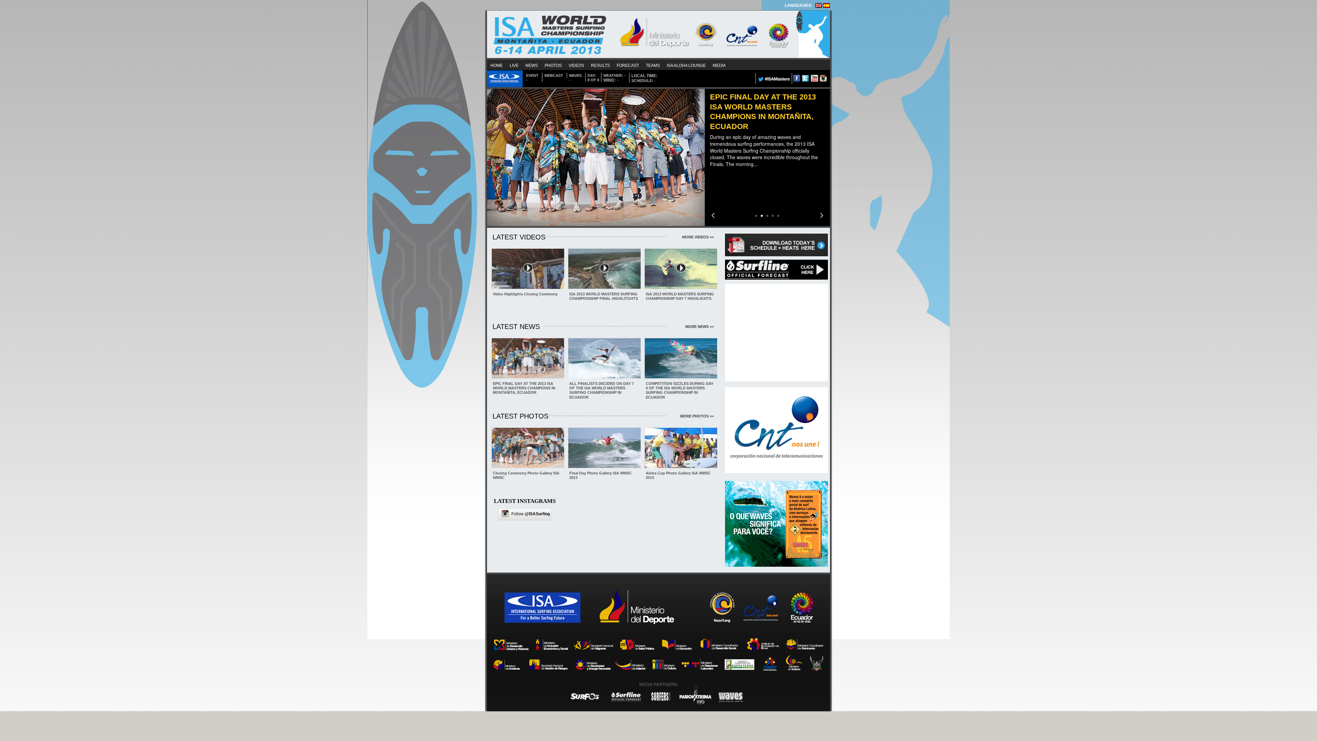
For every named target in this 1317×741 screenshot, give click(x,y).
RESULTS (600, 65)
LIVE (514, 65)
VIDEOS (576, 65)
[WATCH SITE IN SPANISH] (826, 6)
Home (496, 65)
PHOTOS (553, 65)
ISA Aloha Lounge (686, 65)
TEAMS (653, 65)
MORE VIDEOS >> (698, 237)
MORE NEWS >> (699, 327)
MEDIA (719, 65)
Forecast (628, 65)
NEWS (531, 65)
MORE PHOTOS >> (697, 416)
